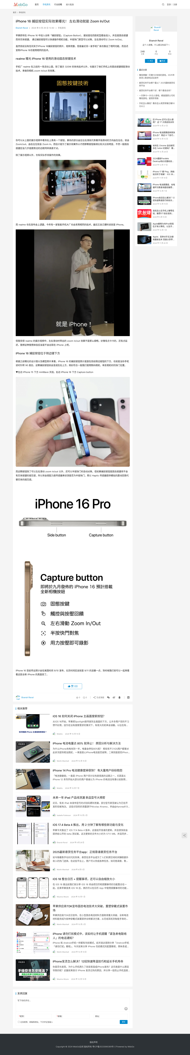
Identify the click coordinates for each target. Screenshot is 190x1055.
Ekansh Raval (22, 28)
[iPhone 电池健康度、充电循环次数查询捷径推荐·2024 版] (144, 187)
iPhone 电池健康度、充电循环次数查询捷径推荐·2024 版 (164, 187)
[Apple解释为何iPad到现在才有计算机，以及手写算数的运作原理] (144, 226)
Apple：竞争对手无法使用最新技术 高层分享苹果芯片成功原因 (164, 239)
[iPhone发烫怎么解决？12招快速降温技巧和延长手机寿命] (33, 970)
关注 (151, 61)
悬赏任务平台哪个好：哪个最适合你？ (155, 90)
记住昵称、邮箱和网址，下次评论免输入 (36, 1022)
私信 (163, 61)
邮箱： (60, 1016)
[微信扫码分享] (108, 697)
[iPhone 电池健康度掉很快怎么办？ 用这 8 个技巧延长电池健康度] (144, 135)
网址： (98, 1016)
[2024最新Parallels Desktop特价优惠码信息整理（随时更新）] (144, 161)
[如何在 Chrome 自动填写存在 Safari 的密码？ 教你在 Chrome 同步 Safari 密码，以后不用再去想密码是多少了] (144, 148)
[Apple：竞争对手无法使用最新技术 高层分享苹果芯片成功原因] (144, 239)
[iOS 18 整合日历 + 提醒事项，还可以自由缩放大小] (33, 887)
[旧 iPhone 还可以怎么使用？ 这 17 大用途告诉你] (144, 122)
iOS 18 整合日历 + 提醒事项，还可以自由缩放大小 (84, 879)
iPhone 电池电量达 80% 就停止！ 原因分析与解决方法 (87, 743)
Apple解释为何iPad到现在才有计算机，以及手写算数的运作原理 (163, 226)
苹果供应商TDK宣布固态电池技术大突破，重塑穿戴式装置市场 (90, 908)
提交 (123, 1022)
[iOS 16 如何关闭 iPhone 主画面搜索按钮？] (33, 725)
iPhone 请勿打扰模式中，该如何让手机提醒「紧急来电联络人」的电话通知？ (90, 936)
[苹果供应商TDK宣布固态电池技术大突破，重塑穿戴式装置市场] (33, 915)
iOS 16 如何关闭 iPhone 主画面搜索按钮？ (79, 716)
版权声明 (94, 1042)
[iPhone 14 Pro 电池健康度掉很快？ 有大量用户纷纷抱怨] (33, 779)
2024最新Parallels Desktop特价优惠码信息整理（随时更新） (163, 161)
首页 (37, 4)
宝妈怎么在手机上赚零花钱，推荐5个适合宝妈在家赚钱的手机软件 (163, 213)
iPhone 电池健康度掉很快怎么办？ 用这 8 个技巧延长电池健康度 (164, 135)
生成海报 (100, 697)
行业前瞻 (58, 4)
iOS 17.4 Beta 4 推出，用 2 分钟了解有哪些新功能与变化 (88, 825)
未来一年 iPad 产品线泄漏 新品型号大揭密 (79, 797)
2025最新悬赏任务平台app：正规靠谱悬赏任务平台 (85, 852)
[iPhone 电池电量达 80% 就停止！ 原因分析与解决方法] (33, 752)
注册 (175, 4)
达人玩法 (70, 4)
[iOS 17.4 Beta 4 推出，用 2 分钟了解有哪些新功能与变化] (33, 833)
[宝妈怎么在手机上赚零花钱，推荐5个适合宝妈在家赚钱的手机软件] (144, 213)
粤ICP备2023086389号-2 (104, 1046)
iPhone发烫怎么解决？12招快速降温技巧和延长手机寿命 (88, 961)
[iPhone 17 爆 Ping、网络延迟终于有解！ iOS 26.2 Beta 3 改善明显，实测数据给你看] (144, 174)
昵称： (22, 1016)
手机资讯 (46, 4)
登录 (169, 4)
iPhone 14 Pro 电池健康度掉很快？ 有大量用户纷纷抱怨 (87, 770)
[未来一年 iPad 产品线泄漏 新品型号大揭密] (33, 806)
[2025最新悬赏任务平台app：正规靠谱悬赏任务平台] (33, 860)
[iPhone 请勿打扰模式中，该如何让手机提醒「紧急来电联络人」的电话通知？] (33, 942)
